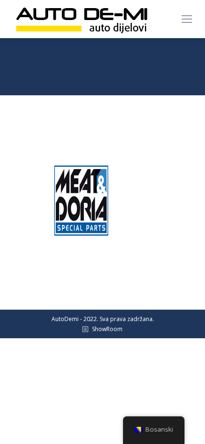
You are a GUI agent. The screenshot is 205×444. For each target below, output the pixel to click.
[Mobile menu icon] (186, 19)
